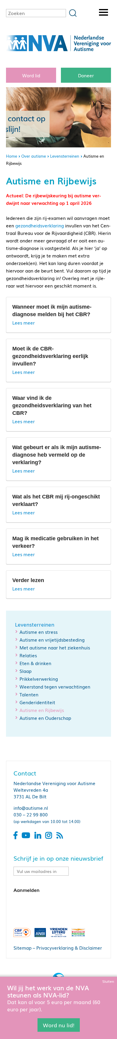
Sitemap (23, 947)
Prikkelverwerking (39, 678)
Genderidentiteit (37, 702)
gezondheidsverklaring (39, 225)
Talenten (29, 694)
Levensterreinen (64, 156)
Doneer (86, 75)
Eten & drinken (35, 663)
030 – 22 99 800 (31, 814)
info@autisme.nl (31, 807)
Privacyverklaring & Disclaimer (69, 947)
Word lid (31, 75)
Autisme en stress (39, 631)
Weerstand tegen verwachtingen (55, 686)
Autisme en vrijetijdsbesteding (52, 639)
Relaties (28, 655)
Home (11, 156)
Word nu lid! (58, 1025)
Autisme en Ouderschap (45, 717)
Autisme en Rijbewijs (42, 710)
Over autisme (33, 156)
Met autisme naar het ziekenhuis (55, 647)
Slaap (26, 670)
